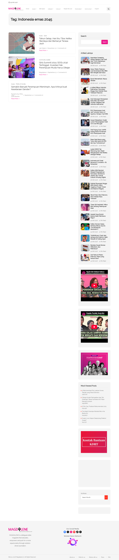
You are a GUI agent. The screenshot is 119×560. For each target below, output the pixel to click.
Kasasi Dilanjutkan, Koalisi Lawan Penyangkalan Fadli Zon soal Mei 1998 (99, 121)
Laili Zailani (42, 48)
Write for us (82, 557)
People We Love (68, 8)
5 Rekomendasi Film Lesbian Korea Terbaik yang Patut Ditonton (92, 391)
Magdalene (42, 72)
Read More (42, 50)
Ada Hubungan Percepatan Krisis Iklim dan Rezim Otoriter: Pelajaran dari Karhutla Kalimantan (99, 101)
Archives (84, 493)
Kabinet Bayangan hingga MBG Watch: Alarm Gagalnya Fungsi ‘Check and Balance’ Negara (98, 186)
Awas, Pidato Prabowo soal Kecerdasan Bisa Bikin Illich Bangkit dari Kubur (99, 70)
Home (27, 8)
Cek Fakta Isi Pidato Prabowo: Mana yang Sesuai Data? (97, 256)
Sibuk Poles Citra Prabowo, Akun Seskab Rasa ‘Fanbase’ (99, 196)
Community (88, 9)
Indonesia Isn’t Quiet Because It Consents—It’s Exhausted (98, 162)
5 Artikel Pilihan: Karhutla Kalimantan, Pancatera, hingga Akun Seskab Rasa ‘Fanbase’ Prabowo (98, 90)
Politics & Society (21, 84)
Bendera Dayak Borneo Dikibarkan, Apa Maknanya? (97, 246)
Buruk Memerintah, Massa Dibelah (98, 79)
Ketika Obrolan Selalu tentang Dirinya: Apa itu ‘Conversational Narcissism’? (97, 226)
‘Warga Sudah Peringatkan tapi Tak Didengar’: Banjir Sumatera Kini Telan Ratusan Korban (93, 399)
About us (72, 557)
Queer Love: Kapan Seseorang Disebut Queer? (94, 419)
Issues (33, 9)
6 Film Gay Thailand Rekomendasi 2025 (94, 406)
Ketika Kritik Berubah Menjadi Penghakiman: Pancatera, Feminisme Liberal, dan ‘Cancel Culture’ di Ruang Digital (98, 173)
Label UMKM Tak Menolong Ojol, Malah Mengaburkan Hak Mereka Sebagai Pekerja (98, 151)
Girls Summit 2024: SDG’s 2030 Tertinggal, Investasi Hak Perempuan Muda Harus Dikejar (54, 65)
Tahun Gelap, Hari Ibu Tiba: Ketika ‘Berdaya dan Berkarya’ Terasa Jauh (55, 41)
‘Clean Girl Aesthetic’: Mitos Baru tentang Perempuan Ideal (99, 206)
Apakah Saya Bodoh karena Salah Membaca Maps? (97, 216)
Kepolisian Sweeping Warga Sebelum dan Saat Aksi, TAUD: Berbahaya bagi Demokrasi (98, 60)
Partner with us (93, 557)
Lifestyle (50, 9)
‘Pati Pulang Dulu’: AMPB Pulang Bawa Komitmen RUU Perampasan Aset (98, 131)
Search (83, 36)
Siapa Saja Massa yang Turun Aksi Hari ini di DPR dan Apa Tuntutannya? (98, 141)
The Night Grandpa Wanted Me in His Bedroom (93, 412)
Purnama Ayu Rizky (17, 94)
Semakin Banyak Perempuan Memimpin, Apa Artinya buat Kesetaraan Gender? (39, 88)
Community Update (44, 60)
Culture (58, 9)
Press (102, 557)
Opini (45, 35)
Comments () (62, 48)
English (97, 8)
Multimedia (78, 9)
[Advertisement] (94, 473)
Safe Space (42, 8)
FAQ (109, 557)
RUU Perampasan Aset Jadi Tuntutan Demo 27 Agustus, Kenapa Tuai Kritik (99, 112)
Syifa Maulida (15, 96)
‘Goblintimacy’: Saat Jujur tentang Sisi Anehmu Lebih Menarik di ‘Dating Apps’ (99, 237)
